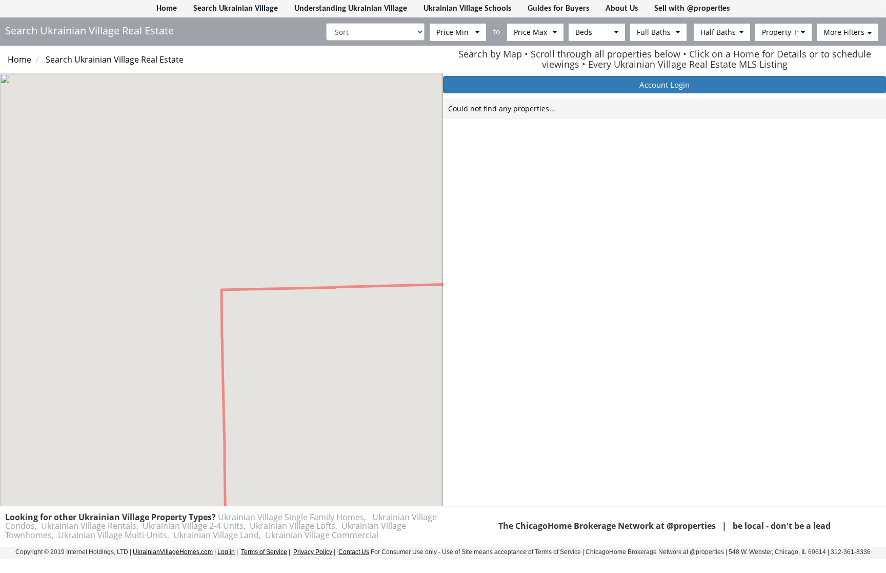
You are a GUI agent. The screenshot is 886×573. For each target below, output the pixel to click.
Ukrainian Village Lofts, (293, 525)
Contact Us (353, 552)
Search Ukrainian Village (235, 9)
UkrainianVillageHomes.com (173, 552)
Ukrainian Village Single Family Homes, (292, 517)
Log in (226, 552)
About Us (622, 9)
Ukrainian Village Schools (467, 9)
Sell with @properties (692, 9)
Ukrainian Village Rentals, (89, 525)
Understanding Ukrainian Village (350, 9)
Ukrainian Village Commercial (321, 535)
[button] (458, 32)
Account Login (664, 85)
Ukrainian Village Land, (217, 535)
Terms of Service (264, 552)
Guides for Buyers (558, 9)
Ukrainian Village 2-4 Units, (194, 525)
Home (166, 9)
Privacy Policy (312, 552)
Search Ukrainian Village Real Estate (115, 59)
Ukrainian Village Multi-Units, (113, 535)
